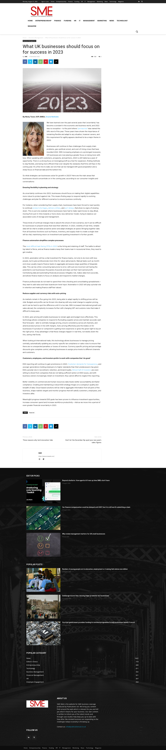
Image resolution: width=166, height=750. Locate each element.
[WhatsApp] (40, 61)
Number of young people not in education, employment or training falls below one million (95, 569)
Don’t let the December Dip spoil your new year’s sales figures (83, 441)
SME (26, 56)
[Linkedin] (139, 1)
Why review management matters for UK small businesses (83, 534)
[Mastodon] (44, 459)
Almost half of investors (81, 370)
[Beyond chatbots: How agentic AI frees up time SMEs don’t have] (43, 491)
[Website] (40, 459)
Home (25, 38)
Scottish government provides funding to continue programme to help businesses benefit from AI (98, 622)
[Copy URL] (56, 61)
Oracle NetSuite (52, 117)
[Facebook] (25, 61)
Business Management (36, 38)
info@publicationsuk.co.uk (76, 727)
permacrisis (82, 128)
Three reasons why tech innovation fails (38, 440)
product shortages (40, 208)
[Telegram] (51, 61)
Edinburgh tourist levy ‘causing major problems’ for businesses (85, 596)
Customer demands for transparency (82, 364)
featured (31, 412)
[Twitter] (142, 1)
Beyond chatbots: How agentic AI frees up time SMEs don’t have (86, 480)
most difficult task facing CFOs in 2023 (41, 246)
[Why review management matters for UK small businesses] (43, 545)
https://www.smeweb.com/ (46, 456)
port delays (69, 208)
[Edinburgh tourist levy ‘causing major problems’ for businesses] (43, 606)
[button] (137, 31)
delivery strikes (54, 208)
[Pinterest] (45, 61)
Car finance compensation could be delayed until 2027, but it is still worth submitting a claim (96, 507)
